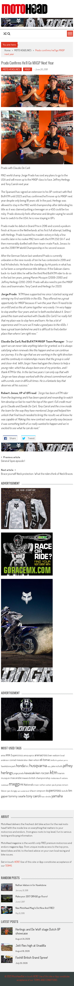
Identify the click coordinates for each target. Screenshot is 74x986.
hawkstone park (8, 766)
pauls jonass (56, 784)
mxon (36, 784)
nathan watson (45, 785)
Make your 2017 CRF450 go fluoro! (31, 896)
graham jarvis (62, 760)
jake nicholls (56, 766)
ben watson (54, 755)
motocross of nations (59, 778)
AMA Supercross (14, 755)
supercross (53, 790)
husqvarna (38, 765)
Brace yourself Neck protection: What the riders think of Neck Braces (37, 474)
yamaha (57, 795)
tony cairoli (33, 796)
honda (20, 765)
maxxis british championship (36, 777)
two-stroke (46, 796)
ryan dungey (12, 790)
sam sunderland (23, 791)
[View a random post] (5, 34)
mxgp (14, 783)
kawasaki (29, 773)
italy (49, 766)
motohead (4, 785)
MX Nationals (27, 784)
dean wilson (33, 759)
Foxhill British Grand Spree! (31, 957)
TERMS (8, 865)
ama (3, 755)
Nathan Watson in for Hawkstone (30, 885)
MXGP (27, 69)
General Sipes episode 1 (13, 461)
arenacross (41, 755)
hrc (27, 766)
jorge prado (18, 773)
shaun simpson (37, 790)
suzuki (64, 790)
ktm (53, 772)
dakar (25, 760)
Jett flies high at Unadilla (30, 945)
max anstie (16, 778)
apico (31, 755)
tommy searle (17, 796)
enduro (54, 760)
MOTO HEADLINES (22, 50)
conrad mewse (16, 759)
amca (26, 755)
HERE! (17, 861)
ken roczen (42, 773)
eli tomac (45, 760)
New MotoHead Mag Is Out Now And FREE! (34, 907)
